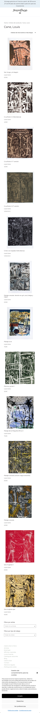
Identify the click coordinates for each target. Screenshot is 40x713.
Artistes (6, 648)
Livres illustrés (8, 654)
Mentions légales (9, 665)
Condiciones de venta (25, 710)
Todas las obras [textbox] (10, 635)
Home (6, 23)
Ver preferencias (20, 706)
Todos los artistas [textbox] (10, 626)
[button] (37, 673)
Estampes (7, 650)
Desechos (20, 701)
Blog (5, 658)
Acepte (20, 696)
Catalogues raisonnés (11, 656)
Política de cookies (13, 710)
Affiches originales (10, 652)
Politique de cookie (10, 667)
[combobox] (20, 626)
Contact (6, 663)
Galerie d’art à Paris (10, 646)
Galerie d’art (8, 660)
